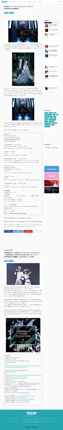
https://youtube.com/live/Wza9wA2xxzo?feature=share (19, 392)
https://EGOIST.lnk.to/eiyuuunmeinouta (12, 139)
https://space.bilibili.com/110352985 (23, 400)
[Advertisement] (23, 17)
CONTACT (35, 424)
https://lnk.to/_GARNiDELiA (23, 402)
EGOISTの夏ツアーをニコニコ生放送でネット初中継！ (19, 217)
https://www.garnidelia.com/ (21, 397)
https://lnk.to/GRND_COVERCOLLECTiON (19, 378)
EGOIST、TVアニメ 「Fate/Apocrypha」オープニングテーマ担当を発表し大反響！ (25, 221)
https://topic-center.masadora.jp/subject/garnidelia (15, 381)
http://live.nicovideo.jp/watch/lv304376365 (17, 213)
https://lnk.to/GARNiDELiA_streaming (26, 395)
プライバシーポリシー (29, 424)
